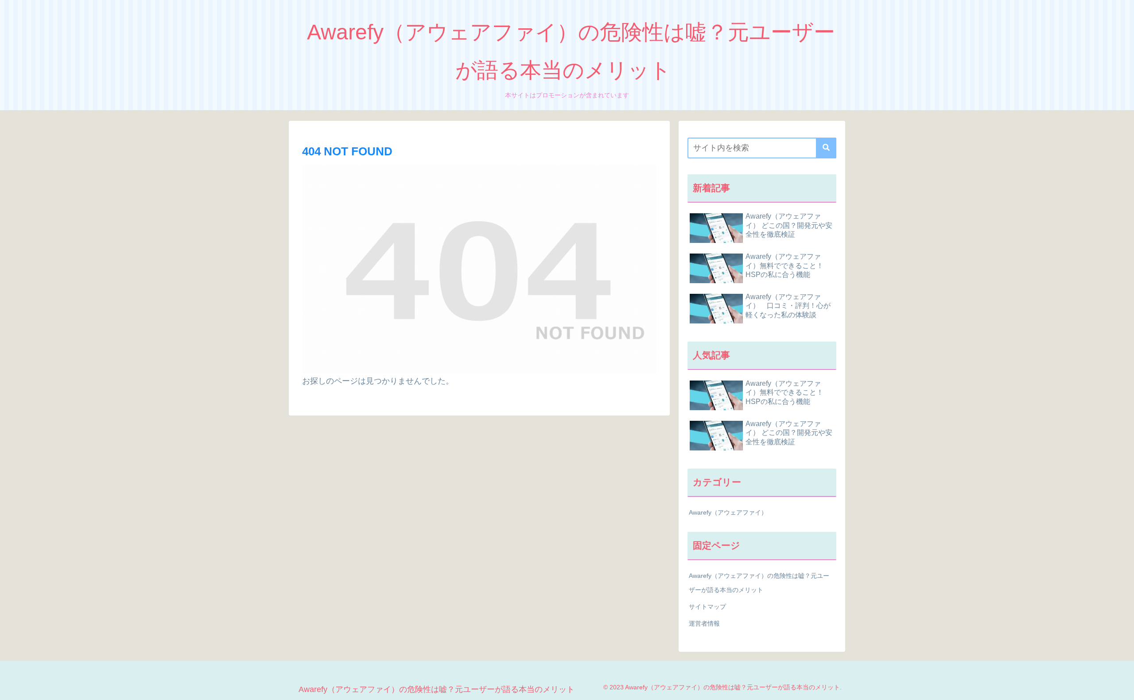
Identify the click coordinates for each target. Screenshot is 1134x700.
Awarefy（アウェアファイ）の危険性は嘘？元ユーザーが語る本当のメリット (759, 582)
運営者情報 (704, 623)
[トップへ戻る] (1121, 687)
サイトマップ (707, 606)
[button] (826, 148)
